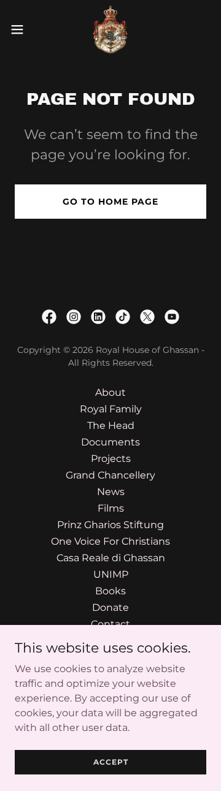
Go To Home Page (110, 201)
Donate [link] (110, 607)
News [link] (111, 492)
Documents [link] (110, 442)
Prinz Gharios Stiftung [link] (110, 525)
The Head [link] (110, 425)
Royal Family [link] (111, 409)
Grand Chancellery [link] (110, 475)
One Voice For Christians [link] (110, 541)
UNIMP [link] (110, 574)
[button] (21, 29)
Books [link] (110, 591)
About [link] (110, 392)
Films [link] (111, 508)
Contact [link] (110, 624)
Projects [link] (111, 458)
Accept (110, 761)
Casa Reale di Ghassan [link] (110, 558)
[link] (111, 29)
